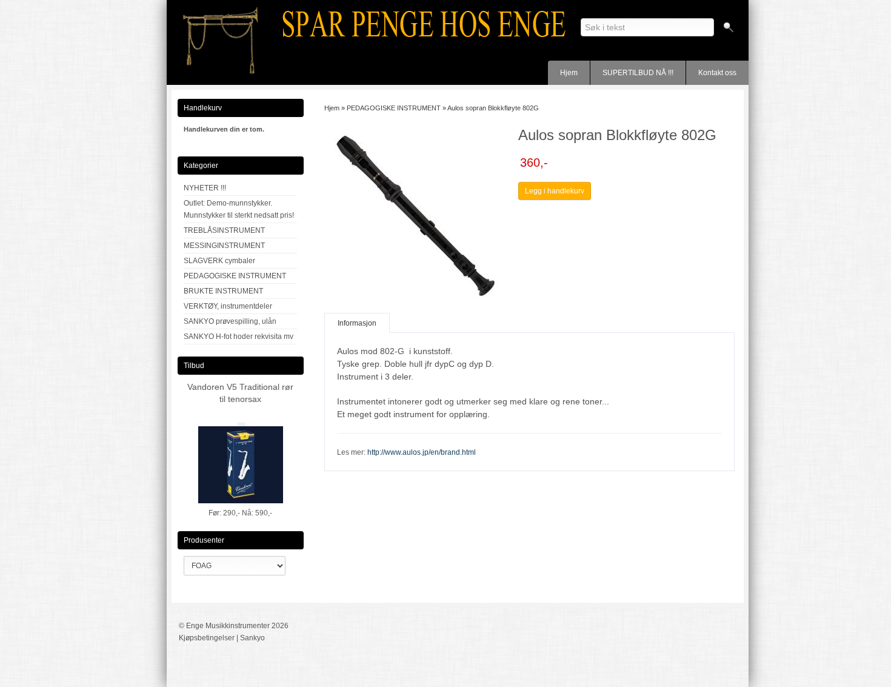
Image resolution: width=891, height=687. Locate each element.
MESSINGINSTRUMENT (224, 245)
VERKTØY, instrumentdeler (228, 306)
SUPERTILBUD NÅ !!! (637, 73)
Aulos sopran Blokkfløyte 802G (493, 108)
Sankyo (252, 638)
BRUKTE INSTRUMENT (223, 291)
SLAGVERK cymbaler (219, 260)
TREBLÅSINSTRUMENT (224, 230)
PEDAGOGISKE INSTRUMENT (235, 276)
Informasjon (357, 323)
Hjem (569, 73)
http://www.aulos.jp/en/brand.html (421, 452)
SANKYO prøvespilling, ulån (230, 321)
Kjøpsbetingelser (207, 638)
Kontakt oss (717, 73)
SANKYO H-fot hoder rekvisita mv (238, 336)
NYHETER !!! (205, 188)
